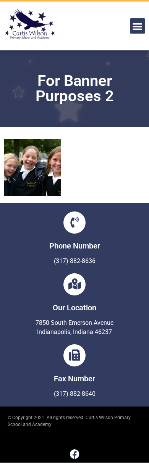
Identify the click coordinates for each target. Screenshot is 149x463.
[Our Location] (74, 284)
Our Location (74, 307)
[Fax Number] (74, 355)
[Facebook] (74, 454)
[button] (138, 26)
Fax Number (74, 378)
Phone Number (74, 245)
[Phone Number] (74, 222)
